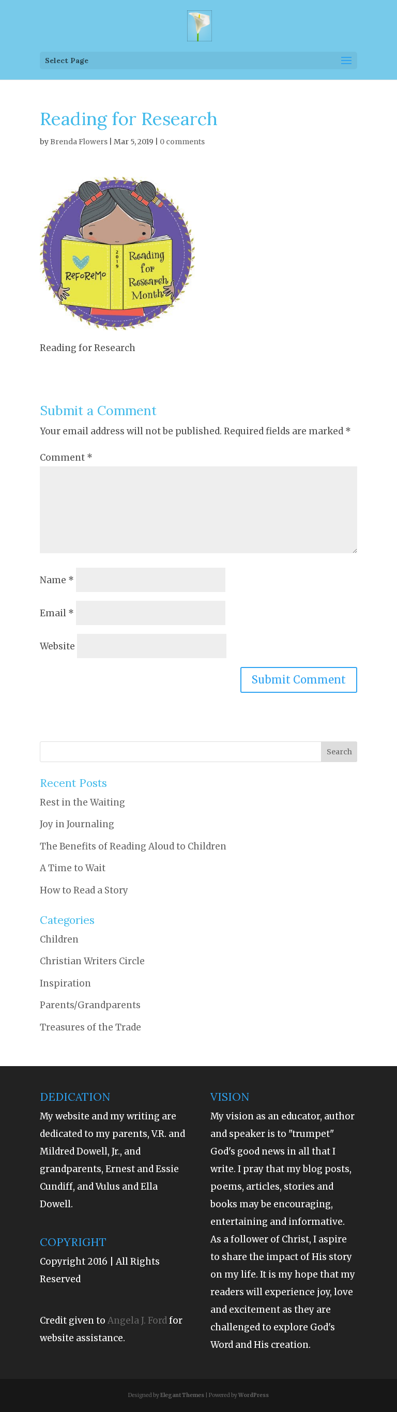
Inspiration (65, 983)
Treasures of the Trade (90, 1027)
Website (57, 646)
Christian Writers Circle (92, 961)
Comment (66, 457)
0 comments (182, 141)
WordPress (253, 1395)
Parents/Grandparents (90, 1005)
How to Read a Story (84, 890)
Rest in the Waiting (82, 802)
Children (59, 939)
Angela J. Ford (138, 1320)
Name (57, 580)
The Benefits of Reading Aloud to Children (133, 846)
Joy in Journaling (77, 824)
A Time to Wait (72, 868)
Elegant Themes (182, 1395)
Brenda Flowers (79, 141)
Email (57, 613)
